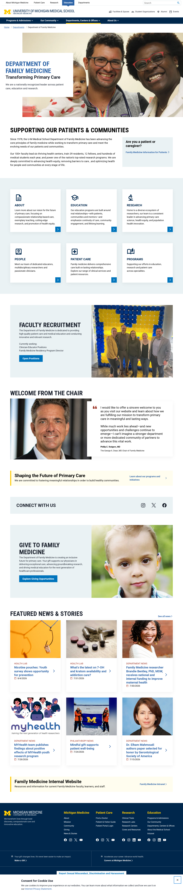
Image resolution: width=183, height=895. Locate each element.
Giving (66, 829)
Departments (84, 2)
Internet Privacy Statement (38, 889)
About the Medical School (158, 829)
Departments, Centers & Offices (161, 826)
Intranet (150, 833)
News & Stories (70, 833)
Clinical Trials (128, 818)
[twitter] (75, 840)
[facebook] (164, 505)
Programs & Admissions (158, 818)
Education (68, 2)
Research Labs (128, 822)
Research (54, 2)
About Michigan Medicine (17, 2)
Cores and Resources (131, 829)
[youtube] (81, 840)
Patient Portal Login (104, 826)
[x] (154, 505)
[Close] (177, 880)
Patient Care (39, 2)
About (66, 818)
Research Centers (129, 826)
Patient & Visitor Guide (106, 822)
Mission (67, 822)
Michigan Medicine (76, 812)
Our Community (154, 822)
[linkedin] (134, 840)
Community (69, 826)
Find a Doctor (102, 818)
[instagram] (143, 505)
